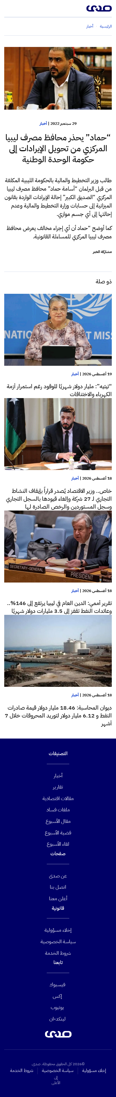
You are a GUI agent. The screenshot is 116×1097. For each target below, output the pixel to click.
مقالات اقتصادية (58, 798)
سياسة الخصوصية (58, 941)
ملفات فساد (58, 809)
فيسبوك (57, 984)
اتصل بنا (58, 887)
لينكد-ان (57, 1018)
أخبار (43, 124)
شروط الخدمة (58, 953)
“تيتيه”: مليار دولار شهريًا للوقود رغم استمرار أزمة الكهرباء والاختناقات (59, 390)
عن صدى (58, 875)
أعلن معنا (58, 898)
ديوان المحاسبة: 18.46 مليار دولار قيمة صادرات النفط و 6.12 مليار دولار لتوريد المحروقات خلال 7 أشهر (58, 715)
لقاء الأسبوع (58, 844)
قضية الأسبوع (58, 832)
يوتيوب (57, 1007)
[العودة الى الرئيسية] (99, 8)
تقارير (58, 787)
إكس (57, 996)
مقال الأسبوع (58, 821)
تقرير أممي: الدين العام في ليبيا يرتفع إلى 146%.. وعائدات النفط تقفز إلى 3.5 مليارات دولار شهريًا (59, 607)
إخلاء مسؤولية (58, 930)
